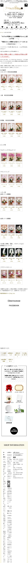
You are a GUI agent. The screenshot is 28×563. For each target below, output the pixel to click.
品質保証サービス (10, 354)
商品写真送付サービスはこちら (7, 293)
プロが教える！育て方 (24, 354)
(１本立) (4, 261)
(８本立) (19, 237)
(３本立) (11, 89)
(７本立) (11, 237)
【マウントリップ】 (4, 184)
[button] (1, 5)
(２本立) (4, 89)
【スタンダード (4, 84)
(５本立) (19, 89)
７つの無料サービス (3, 354)
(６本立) (4, 237)
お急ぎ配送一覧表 (3, 360)
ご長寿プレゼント (10, 360)
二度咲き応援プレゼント (17, 355)
